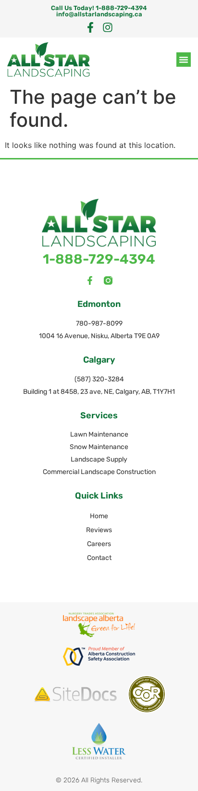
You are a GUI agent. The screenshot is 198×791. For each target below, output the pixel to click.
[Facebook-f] (90, 27)
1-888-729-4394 (99, 259)
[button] (183, 59)
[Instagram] (107, 27)
